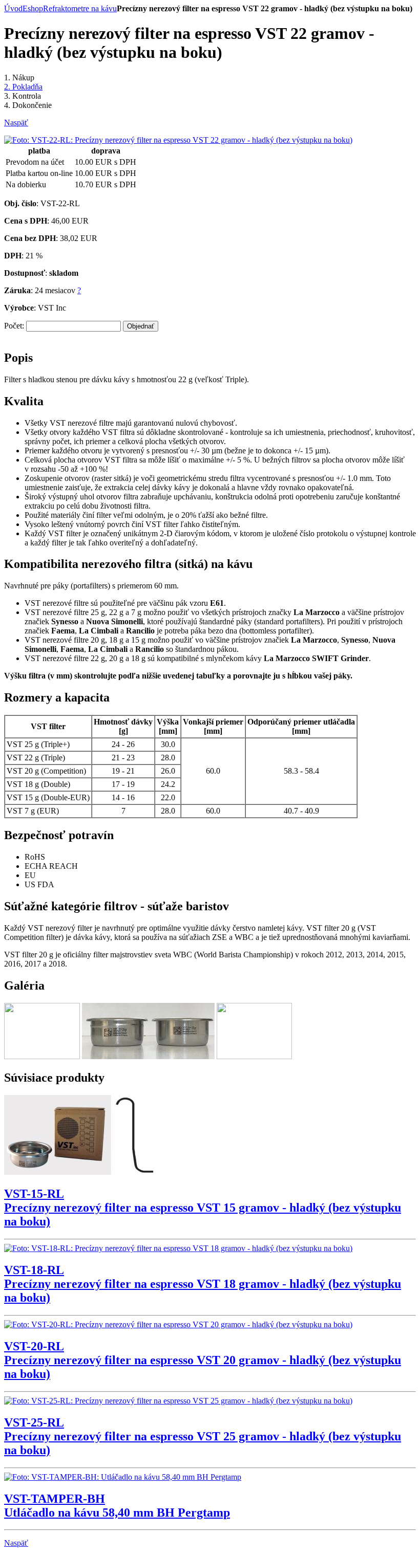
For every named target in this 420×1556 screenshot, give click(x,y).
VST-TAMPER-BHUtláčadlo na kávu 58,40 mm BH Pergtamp (117, 1505)
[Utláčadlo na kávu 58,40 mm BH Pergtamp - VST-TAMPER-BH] (122, 1477)
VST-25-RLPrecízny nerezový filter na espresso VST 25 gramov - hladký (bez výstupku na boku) (202, 1436)
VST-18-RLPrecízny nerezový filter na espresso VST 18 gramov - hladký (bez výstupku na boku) (202, 1283)
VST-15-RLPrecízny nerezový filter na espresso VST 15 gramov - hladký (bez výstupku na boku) (202, 1207)
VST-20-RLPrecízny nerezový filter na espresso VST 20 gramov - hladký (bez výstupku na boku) (202, 1360)
